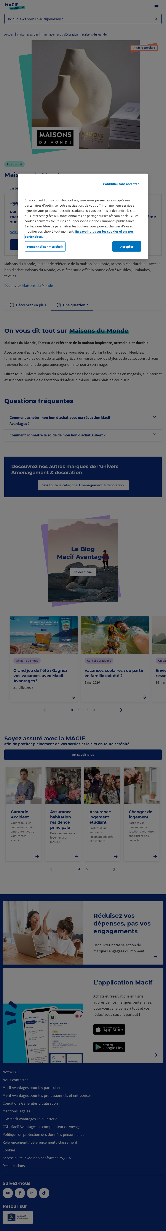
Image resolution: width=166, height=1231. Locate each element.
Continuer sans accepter (121, 183)
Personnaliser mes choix (45, 246)
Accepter (126, 246)
